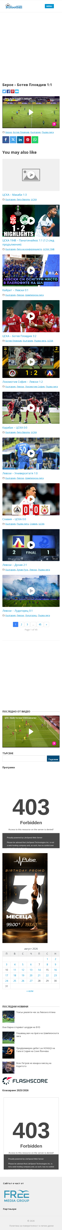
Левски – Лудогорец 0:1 (17, 610)
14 (39, 970)
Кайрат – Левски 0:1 (15, 290)
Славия (33, 523)
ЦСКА (34, 199)
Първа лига (48, 132)
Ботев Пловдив (21, 132)
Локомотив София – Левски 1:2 (22, 381)
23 (55, 975)
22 (47, 975)
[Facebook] (5, 139)
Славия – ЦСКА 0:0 (14, 519)
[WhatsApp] (35, 139)
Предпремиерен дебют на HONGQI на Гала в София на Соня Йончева (35, 1050)
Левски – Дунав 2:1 (14, 565)
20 (31, 975)
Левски (20, 295)
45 (40, 624)
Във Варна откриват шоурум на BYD (21, 1027)
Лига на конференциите (29, 249)
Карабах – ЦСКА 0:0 (14, 427)
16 (55, 970)
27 (31, 980)
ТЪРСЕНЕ (7, 753)
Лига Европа (23, 199)
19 (23, 975)
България (35, 132)
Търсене (53, 759)
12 (23, 970)
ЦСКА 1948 (48, 249)
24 (6, 980)
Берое (8, 132)
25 (14, 980)
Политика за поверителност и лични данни (31, 1225)
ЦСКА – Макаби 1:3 (14, 194)
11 (14, 970)
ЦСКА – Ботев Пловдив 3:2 (19, 336)
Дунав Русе (22, 569)
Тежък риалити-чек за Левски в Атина (35, 1012)
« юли (29, 991)
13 (31, 970)
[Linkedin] (20, 139)
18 (14, 975)
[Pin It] (27, 139)
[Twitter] (13, 139)
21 (39, 975)
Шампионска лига (34, 295)
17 (6, 975)
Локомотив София (35, 386)
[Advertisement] (31, 45)
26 (23, 980)
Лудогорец (31, 615)
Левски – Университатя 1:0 (20, 473)
